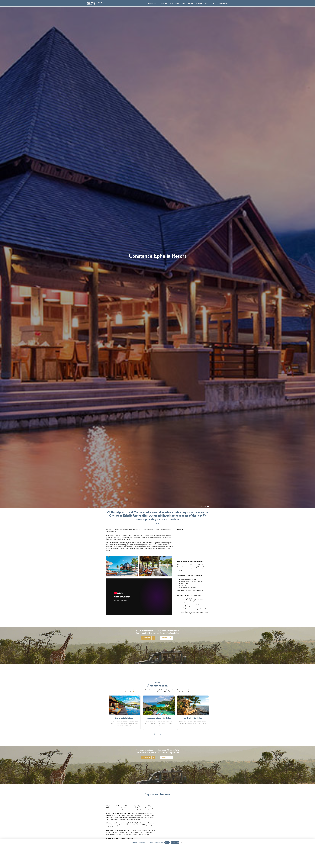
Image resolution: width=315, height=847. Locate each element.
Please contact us (138, 692)
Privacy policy (175, 842)
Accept (167, 842)
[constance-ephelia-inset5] (122, 557)
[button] (107, 566)
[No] (181, 842)
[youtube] (208, 506)
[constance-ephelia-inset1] (156, 557)
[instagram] (204, 506)
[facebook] (201, 506)
